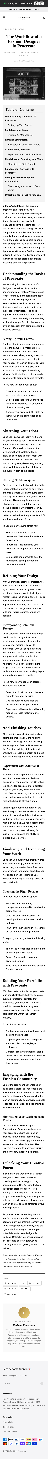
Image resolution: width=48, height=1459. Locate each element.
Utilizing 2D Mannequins (20, 135)
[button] (24, 3)
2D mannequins (29, 492)
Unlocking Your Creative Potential (23, 195)
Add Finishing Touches (17, 149)
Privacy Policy (8, 1422)
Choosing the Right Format (21, 164)
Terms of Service (10, 1431)
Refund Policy (8, 1427)
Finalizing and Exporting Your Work (24, 159)
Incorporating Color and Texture (24, 144)
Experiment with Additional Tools (24, 154)
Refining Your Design (16, 139)
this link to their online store (23, 1259)
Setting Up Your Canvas (20, 125)
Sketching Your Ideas (16, 130)
